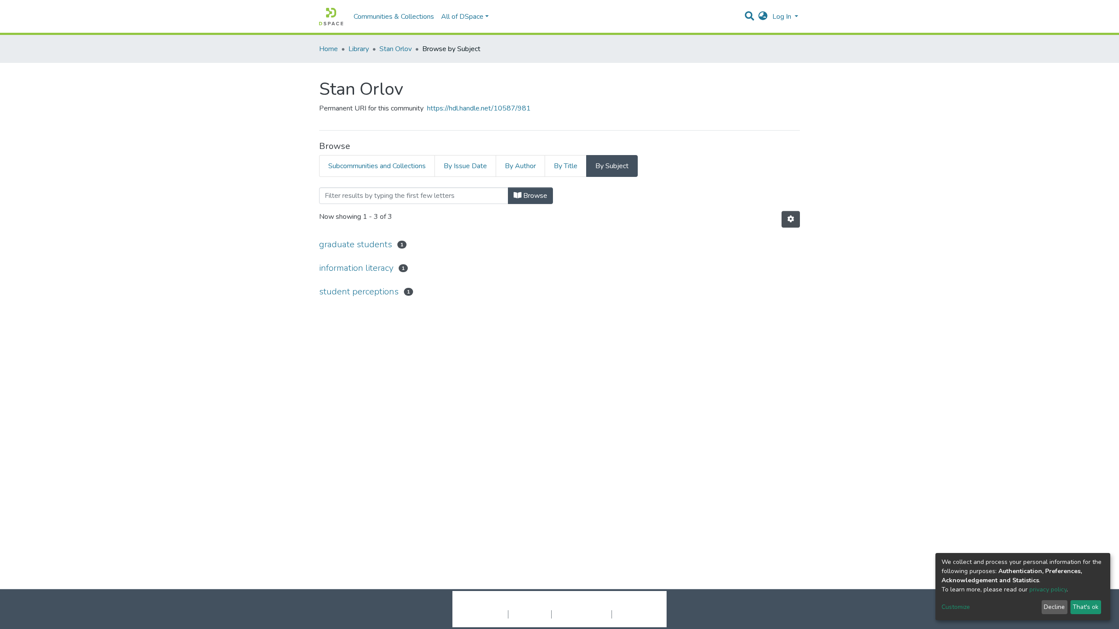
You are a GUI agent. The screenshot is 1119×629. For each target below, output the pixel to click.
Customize (956, 607)
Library (358, 49)
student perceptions (359, 291)
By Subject (612, 166)
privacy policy (1048, 589)
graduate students (355, 244)
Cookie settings (484, 614)
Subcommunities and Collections (377, 166)
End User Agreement (581, 614)
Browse (534, 195)
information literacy (356, 268)
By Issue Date (465, 166)
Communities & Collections (394, 16)
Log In (782, 16)
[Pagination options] (791, 219)
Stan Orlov (395, 49)
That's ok (1085, 607)
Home (328, 49)
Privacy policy (530, 614)
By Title (565, 166)
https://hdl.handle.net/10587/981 (479, 108)
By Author (520, 166)
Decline (1054, 607)
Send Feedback (634, 614)
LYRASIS (625, 605)
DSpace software (506, 605)
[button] (763, 16)
